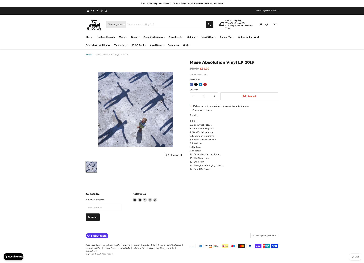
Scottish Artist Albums (98, 45)
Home (89, 37)
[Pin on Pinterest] (205, 84)
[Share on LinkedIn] (200, 84)
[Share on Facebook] (191, 84)
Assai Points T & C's (111, 245)
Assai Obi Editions (153, 37)
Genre (134, 37)
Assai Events (175, 37)
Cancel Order (91, 251)
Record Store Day (93, 248)
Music (122, 37)
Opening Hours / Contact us (169, 245)
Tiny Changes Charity (165, 248)
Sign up (92, 217)
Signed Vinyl (226, 37)
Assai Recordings (93, 245)
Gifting (186, 45)
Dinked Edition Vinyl (248, 37)
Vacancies (173, 45)
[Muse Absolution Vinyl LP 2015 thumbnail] (91, 166)
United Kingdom (266, 10)
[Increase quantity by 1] (214, 96)
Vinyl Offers (208, 37)
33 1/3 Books (139, 45)
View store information (202, 110)
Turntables (120, 45)
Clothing (191, 37)
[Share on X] (196, 84)
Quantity (194, 90)
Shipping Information (131, 245)
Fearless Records (106, 37)
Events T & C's (149, 245)
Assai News (156, 45)
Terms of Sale (124, 248)
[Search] (209, 24)
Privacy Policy (109, 248)
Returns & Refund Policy (143, 248)
